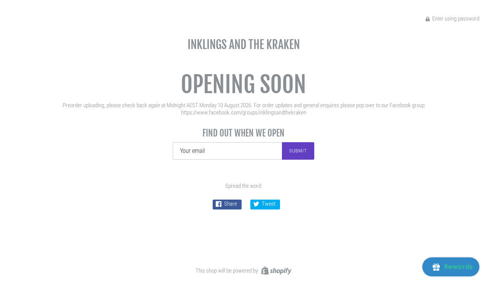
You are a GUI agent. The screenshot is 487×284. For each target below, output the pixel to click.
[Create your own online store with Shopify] (275, 270)
